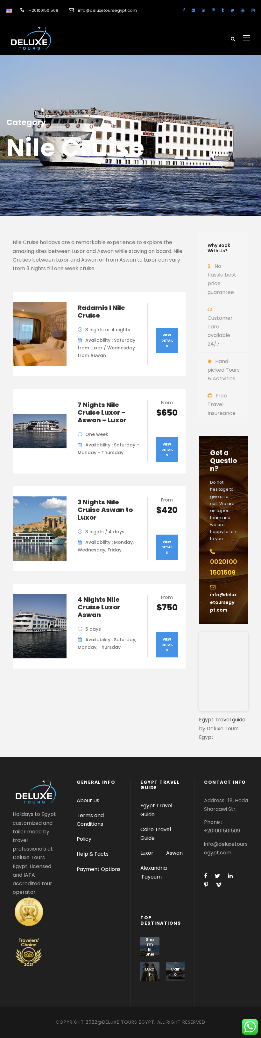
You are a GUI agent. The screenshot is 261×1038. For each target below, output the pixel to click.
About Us (88, 800)
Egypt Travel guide (222, 719)
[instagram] (253, 10)
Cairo (175, 971)
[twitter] (232, 10)
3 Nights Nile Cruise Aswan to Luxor (105, 510)
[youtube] (242, 10)
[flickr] (193, 10)
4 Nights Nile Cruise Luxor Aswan (99, 607)
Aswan (174, 853)
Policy (84, 839)
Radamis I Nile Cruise (101, 311)
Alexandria (153, 868)
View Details (167, 340)
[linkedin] (203, 10)
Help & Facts (93, 854)
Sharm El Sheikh (149, 949)
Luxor (147, 853)
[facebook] (184, 10)
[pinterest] (213, 10)
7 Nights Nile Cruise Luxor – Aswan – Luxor (102, 412)
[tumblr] (223, 10)
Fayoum (152, 876)
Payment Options (99, 869)
